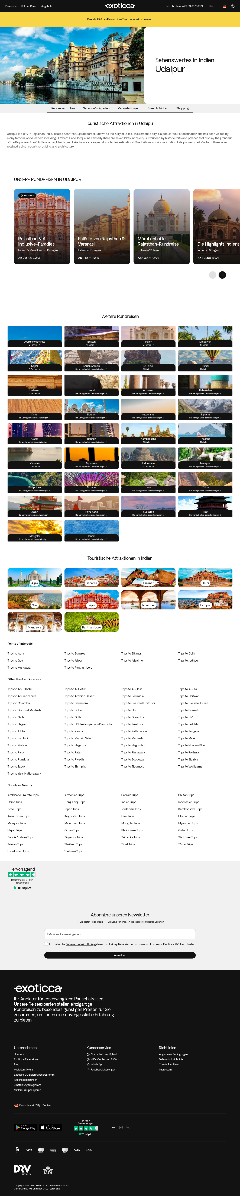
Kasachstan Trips (19, 816)
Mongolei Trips (130, 823)
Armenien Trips (74, 795)
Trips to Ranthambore (78, 667)
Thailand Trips (73, 844)
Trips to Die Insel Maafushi (24, 710)
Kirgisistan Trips (74, 816)
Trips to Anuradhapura (22, 696)
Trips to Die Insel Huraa (193, 703)
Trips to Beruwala (132, 696)
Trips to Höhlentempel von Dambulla (88, 724)
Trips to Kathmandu (134, 731)
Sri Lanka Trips (130, 837)
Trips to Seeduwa (132, 759)
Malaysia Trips (17, 823)
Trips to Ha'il (186, 717)
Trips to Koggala (188, 731)
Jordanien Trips (131, 809)
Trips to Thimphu (75, 766)
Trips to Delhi (186, 653)
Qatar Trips (185, 830)
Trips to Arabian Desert (79, 696)
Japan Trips (71, 809)
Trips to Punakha (18, 759)
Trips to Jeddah (188, 724)
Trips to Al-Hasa (131, 689)
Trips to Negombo (132, 745)
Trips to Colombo (19, 703)
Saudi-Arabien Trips (21, 837)
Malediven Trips (74, 823)
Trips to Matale (17, 745)
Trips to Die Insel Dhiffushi (138, 703)
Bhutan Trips (186, 795)
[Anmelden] (233, 6)
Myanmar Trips (188, 823)
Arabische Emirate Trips (23, 795)
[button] (120, 955)
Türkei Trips (185, 844)
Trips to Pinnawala (133, 752)
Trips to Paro (16, 752)
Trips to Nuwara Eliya (192, 745)
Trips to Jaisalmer (132, 660)
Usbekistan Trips (18, 851)
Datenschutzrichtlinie (79, 944)
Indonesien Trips (188, 802)
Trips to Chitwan (188, 696)
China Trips (15, 802)
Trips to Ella (128, 710)
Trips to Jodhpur (188, 660)
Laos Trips (127, 816)
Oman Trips (71, 830)
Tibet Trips (128, 844)
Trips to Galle (16, 717)
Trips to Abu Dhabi (20, 689)
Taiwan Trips (15, 844)
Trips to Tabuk (16, 766)
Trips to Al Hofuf (75, 689)
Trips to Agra (16, 653)
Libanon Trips (186, 816)
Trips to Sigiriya (188, 759)
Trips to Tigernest (132, 766)
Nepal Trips (15, 830)
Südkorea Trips (187, 837)
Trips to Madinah (132, 738)
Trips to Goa (15, 660)
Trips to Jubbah (17, 731)
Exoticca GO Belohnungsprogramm (34, 1074)
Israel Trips (14, 809)
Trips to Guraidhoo (133, 717)
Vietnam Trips (73, 851)
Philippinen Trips (132, 830)
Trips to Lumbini (18, 738)
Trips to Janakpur (132, 724)
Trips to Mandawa (19, 667)
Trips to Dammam (76, 703)
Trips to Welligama (190, 766)
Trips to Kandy (73, 731)
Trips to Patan (73, 752)
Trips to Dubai (73, 710)
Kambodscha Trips (190, 809)
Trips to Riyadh (74, 759)
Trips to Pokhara (188, 752)
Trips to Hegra (17, 724)
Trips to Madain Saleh (78, 738)
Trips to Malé (186, 738)
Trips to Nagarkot (75, 745)
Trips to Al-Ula (187, 689)
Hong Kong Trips (74, 802)
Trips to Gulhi (72, 717)
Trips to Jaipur (73, 660)
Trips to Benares (74, 653)
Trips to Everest (188, 710)
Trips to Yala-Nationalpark (24, 773)
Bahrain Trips (129, 795)
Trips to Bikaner (131, 653)
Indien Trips (128, 802)
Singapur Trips (73, 837)
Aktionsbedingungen (25, 1079)
